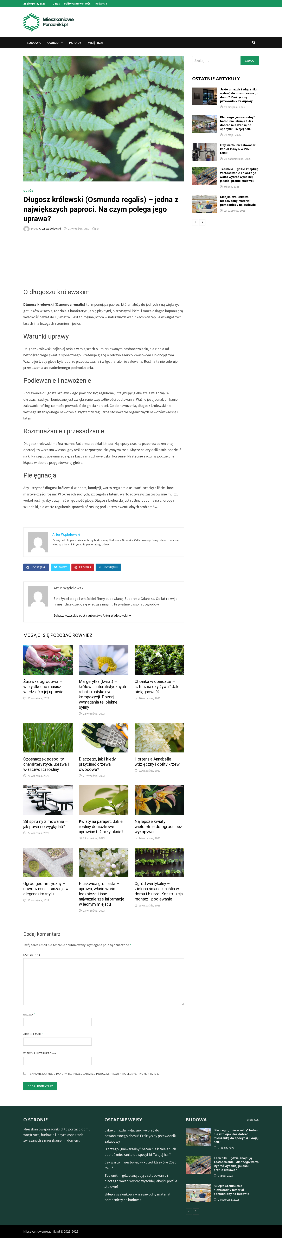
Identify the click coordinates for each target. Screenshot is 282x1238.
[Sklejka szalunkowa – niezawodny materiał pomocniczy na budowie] (204, 197)
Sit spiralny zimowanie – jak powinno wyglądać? (45, 824)
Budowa (34, 42)
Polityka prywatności (77, 3)
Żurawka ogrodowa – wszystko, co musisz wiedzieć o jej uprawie (43, 686)
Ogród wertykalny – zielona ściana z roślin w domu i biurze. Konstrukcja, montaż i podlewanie (159, 891)
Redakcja (101, 3)
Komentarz (33, 954)
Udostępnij (38, 567)
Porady (75, 42)
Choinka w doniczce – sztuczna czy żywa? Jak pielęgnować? (156, 686)
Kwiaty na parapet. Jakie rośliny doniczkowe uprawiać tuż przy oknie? (101, 826)
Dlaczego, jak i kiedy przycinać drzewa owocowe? (97, 764)
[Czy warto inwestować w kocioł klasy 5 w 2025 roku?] (204, 146)
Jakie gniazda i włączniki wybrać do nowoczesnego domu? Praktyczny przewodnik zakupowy (239, 95)
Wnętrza (95, 42)
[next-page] (202, 222)
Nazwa (29, 1014)
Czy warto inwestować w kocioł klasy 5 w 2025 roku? (238, 149)
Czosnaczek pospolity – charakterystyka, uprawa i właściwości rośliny (46, 764)
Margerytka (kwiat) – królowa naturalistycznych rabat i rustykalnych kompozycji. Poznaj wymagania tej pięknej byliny (102, 694)
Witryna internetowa (39, 1053)
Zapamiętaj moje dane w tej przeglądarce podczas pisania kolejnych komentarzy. (94, 1074)
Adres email (33, 1034)
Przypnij (85, 567)
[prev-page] (195, 222)
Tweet (63, 567)
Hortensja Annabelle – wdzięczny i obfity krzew (157, 762)
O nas (56, 3)
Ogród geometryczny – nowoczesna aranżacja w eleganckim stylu (46, 888)
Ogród (53, 42)
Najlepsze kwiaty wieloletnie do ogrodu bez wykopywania (158, 826)
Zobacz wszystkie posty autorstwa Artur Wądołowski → (92, 615)
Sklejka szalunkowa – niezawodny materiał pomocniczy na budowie (238, 201)
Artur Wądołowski (50, 229)
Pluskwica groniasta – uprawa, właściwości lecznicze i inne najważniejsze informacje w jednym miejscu (101, 894)
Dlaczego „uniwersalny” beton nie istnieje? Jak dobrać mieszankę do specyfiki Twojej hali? (237, 123)
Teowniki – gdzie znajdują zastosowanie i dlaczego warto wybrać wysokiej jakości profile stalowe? (239, 175)
